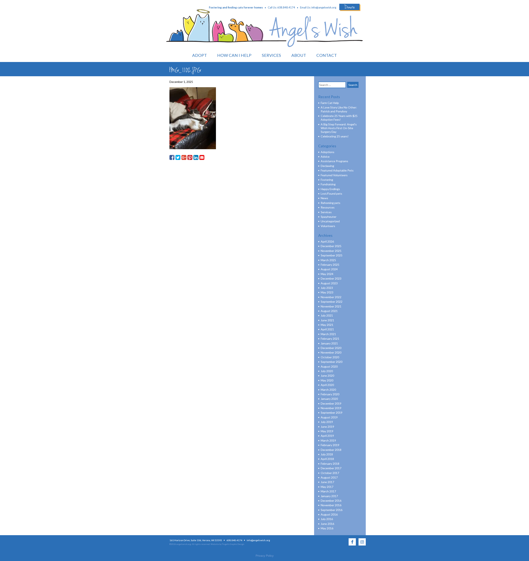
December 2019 (331, 403)
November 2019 (331, 408)
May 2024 (327, 274)
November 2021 (331, 306)
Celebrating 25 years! (335, 136)
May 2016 (327, 528)
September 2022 (331, 301)
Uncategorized (330, 221)
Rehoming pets (330, 203)
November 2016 (331, 505)
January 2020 (329, 398)
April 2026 (327, 241)
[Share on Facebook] (171, 157)
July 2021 (327, 315)
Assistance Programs (334, 161)
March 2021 (328, 334)
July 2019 (327, 422)
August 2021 (329, 311)
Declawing (327, 166)
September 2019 (331, 412)
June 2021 (327, 320)
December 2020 (331, 348)
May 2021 (327, 324)
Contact (326, 55)
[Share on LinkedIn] (195, 157)
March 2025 (328, 260)
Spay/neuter (328, 216)
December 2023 (331, 278)
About (298, 55)
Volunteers (328, 226)
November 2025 (331, 251)
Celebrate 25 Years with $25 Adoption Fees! (339, 117)
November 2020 (331, 352)
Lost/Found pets (331, 193)
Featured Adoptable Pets (337, 170)
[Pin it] (189, 157)
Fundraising (328, 184)
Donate (349, 7)
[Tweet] (177, 157)
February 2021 (330, 338)
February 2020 (330, 394)
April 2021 (327, 329)
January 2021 (329, 343)
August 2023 (329, 283)
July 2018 (327, 454)
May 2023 (327, 292)
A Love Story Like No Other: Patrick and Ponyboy (339, 109)
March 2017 (328, 491)
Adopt (199, 55)
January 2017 (329, 496)
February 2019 (330, 445)
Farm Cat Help (330, 103)
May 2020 (327, 380)
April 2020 (327, 385)
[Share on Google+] (183, 157)
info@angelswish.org (323, 7)
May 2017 (327, 486)
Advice (325, 156)
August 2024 (329, 269)
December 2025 (331, 246)
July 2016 (327, 519)
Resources (328, 207)
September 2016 (331, 510)
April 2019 (327, 435)
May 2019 (327, 431)
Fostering (327, 179)
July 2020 (327, 371)
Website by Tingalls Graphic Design (227, 544)
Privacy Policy (265, 555)
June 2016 (327, 523)
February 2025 (330, 264)
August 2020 (329, 366)
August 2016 (329, 514)
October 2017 (330, 473)
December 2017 (331, 468)
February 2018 (330, 463)
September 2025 (331, 255)
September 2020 (331, 361)
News (324, 198)
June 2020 (327, 375)
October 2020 (330, 357)
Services (271, 55)
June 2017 (327, 482)
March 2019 (328, 440)
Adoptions (327, 152)
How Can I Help (234, 55)
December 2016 (331, 500)
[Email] (201, 157)
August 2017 (329, 477)
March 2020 (328, 389)
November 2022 (331, 297)
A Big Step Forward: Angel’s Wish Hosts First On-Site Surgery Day (339, 128)
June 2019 (327, 426)
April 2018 (327, 459)
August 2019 (329, 417)
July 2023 (327, 287)
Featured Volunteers (334, 175)
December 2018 (331, 449)
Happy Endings (330, 189)
